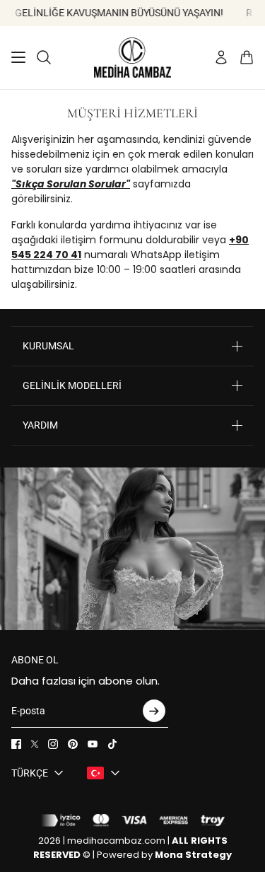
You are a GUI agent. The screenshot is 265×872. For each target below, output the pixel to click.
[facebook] (16, 744)
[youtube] (92, 744)
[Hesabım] (221, 57)
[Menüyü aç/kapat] (18, 57)
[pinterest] (73, 744)
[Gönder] (154, 710)
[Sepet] (247, 57)
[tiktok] (112, 744)
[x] (34, 744)
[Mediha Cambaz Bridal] (132, 57)
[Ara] (44, 57)
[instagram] (53, 744)
